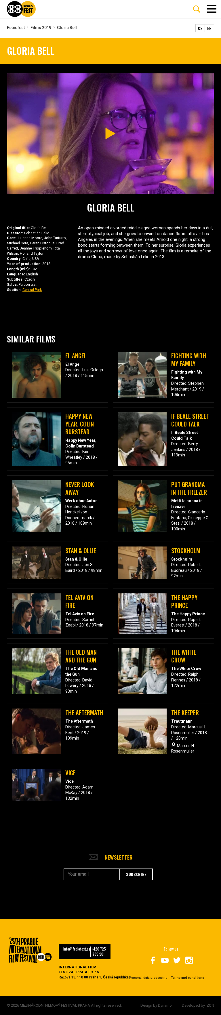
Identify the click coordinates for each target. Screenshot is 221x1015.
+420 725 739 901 (98, 952)
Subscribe (136, 874)
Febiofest (16, 27)
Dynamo (165, 1005)
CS (200, 28)
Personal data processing (148, 978)
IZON (210, 1005)
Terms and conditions (187, 978)
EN (209, 28)
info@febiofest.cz (76, 949)
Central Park (32, 289)
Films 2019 (41, 27)
